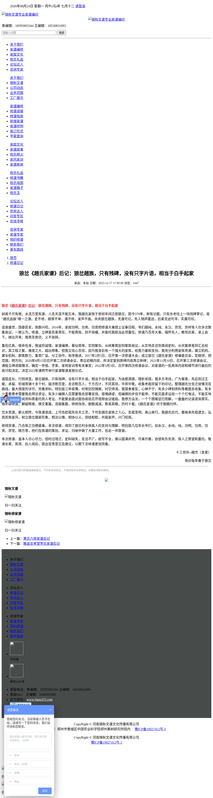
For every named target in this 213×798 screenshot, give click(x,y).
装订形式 (16, 131)
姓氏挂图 (16, 183)
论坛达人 (16, 64)
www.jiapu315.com (40, 699)
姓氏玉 (15, 193)
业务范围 (16, 93)
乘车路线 (16, 249)
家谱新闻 (16, 164)
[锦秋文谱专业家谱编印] (106, 14)
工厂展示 (16, 98)
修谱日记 (16, 206)
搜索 (61, 32)
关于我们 (16, 44)
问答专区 (16, 216)
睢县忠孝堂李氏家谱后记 (41, 543)
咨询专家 (16, 69)
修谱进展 (16, 111)
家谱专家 (16, 234)
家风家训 (16, 159)
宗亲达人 (16, 211)
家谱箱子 (16, 188)
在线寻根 (16, 221)
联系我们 (16, 244)
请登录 (80, 6)
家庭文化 (16, 54)
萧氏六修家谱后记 (36, 538)
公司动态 (16, 88)
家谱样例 (16, 126)
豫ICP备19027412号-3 (150, 729)
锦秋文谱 (16, 83)
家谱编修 (16, 49)
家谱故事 (16, 149)
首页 (13, 258)
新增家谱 (16, 121)
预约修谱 (16, 239)
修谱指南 (16, 116)
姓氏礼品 (16, 59)
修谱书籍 (16, 178)
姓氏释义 (16, 154)
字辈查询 (16, 136)
